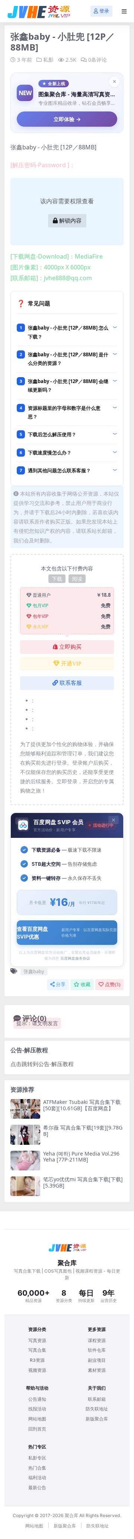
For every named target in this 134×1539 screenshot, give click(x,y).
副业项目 (97, 1360)
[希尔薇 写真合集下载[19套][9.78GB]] (25, 1134)
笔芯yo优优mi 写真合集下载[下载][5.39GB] (83, 1182)
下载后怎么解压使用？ (52, 434)
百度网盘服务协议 (75, 958)
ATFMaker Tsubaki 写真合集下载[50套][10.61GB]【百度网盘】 (82, 1105)
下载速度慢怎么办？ (49, 452)
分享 (61, 984)
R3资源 (37, 1360)
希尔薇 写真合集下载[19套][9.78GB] (82, 1130)
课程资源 (97, 1340)
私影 (48, 59)
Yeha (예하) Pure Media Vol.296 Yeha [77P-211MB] (81, 1156)
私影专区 (37, 1458)
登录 (104, 11)
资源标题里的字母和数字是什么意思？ (64, 412)
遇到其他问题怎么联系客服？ (59, 470)
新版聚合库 (97, 1419)
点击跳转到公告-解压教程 (42, 1063)
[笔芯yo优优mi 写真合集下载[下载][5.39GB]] (25, 1186)
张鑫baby (33, 971)
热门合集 (37, 1468)
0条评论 (97, 59)
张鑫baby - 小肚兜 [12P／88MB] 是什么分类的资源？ (68, 358)
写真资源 (37, 1340)
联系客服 (71, 683)
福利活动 (37, 1477)
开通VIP (71, 664)
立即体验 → (67, 119)
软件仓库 (97, 1350)
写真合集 (37, 1350)
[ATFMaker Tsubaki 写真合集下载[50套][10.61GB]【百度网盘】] (25, 1109)
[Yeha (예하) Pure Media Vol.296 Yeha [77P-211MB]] (25, 1160)
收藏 (85, 984)
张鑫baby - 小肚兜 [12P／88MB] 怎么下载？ (68, 332)
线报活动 (37, 1409)
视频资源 (37, 1370)
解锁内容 (70, 221)
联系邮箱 (97, 1399)
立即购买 (70, 647)
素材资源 (97, 1370)
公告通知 (37, 1399)
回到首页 (37, 1429)
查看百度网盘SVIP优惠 (67, 933)
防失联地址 (97, 1409)
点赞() (112, 984)
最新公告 (37, 1487)
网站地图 (37, 1419)
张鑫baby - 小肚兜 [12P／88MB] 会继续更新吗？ (68, 385)
